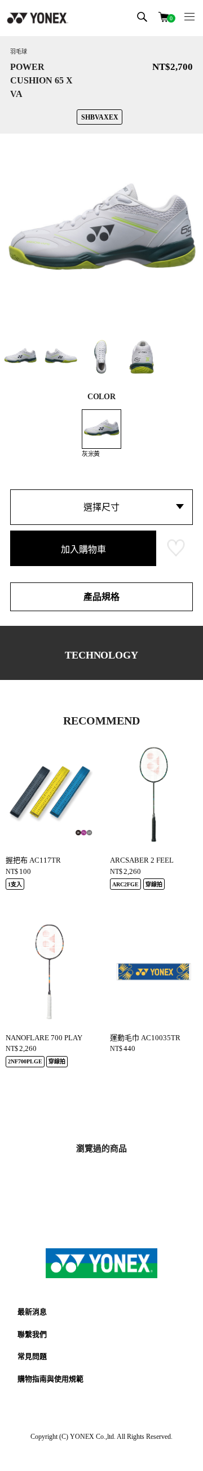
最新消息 (32, 1311)
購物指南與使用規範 (50, 1379)
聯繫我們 (32, 1334)
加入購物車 (83, 549)
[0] (163, 16)
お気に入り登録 (175, 548)
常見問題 (32, 1356)
